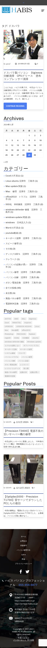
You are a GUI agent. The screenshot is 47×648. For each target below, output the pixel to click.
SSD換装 (25, 338)
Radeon (32, 334)
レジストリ (24, 364)
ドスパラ (21, 353)
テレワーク (11, 259)
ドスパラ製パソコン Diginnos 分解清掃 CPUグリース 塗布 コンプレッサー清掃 (24, 76)
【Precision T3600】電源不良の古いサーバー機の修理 (23, 432)
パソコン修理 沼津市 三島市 (21, 272)
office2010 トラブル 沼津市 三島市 (24, 197)
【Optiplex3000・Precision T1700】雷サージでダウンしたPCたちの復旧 (23, 500)
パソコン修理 (27, 357)
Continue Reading (15, 106)
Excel (7, 322)
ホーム (23, 536)
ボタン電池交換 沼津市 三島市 (22, 282)
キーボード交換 (11, 349)
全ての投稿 (11, 288)
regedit (8, 338)
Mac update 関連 (14, 186)
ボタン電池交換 (11, 364)
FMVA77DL (16, 322)
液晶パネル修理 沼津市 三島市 (22, 298)
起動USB (23, 372)
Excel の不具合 (13, 175)
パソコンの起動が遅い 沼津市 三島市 (24, 265)
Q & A (23, 555)
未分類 (9, 293)
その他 (9, 248)
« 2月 (6, 162)
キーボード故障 (26, 349)
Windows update (34, 342)
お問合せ (23, 541)
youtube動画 (12, 233)
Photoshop (9, 334)
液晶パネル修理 (11, 372)
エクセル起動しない (12, 345)
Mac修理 (15, 330)
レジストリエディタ (12, 368)
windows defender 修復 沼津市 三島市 (24, 210)
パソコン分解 (10, 361)
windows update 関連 (16, 217)
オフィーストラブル (31, 345)
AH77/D (8, 319)
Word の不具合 (13, 227)
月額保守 (23, 546)
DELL (24, 319)
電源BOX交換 (10, 376)
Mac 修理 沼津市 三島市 (20, 191)
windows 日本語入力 (17, 222)
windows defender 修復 (14, 342)
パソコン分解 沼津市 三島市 (21, 277)
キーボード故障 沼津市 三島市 (22, 238)
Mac (6, 330)
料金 (23, 559)
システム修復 (10, 353)
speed (8, 63)
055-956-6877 (28, 585)
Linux (37, 326)
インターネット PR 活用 (23, 640)
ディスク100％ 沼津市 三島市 (22, 254)
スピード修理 (12, 243)
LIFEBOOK (9, 326)
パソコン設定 (23, 361)
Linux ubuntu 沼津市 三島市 (20, 181)
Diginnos (32, 319)
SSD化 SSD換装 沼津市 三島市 (23, 204)
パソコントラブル (11, 357)
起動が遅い (34, 372)
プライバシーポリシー (23, 564)
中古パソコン (23, 637)
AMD (16, 319)
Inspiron (27, 322)
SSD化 (16, 338)
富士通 (26, 368)
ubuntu (35, 338)
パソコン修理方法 (23, 550)
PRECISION (21, 334)
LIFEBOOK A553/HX (23, 326)
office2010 (26, 330)
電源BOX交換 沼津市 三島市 (21, 303)
